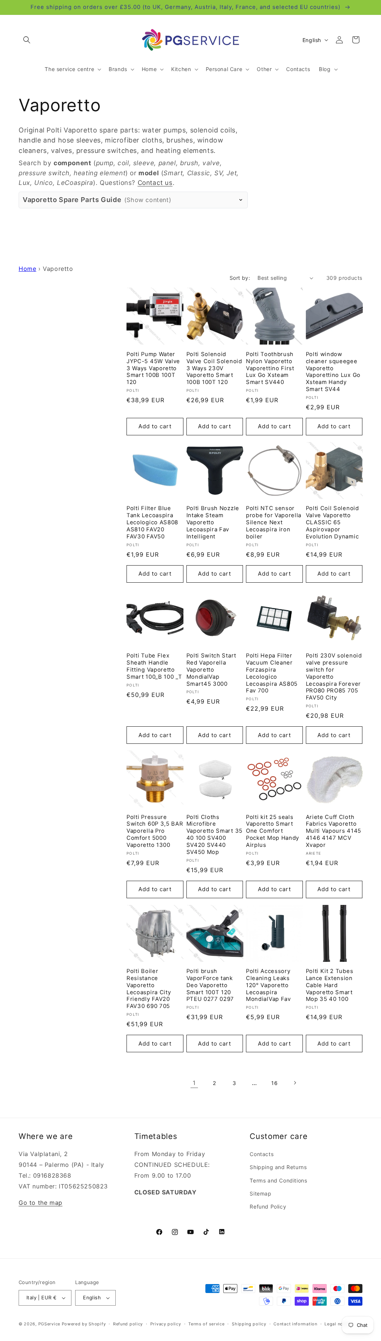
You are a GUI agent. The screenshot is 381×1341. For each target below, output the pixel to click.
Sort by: (240, 278)
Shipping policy (249, 1323)
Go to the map (41, 1202)
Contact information (295, 1323)
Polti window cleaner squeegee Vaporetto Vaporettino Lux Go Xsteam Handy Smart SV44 (333, 372)
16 (274, 1083)
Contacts (261, 1154)
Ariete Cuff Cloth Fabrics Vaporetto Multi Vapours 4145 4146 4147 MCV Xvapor (333, 831)
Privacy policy (165, 1323)
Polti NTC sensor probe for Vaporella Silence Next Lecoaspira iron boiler (273, 522)
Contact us (155, 182)
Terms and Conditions (278, 1180)
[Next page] (294, 1083)
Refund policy (128, 1323)
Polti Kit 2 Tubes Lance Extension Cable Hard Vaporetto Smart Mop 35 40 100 (329, 985)
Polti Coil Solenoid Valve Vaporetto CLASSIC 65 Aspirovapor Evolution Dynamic (332, 522)
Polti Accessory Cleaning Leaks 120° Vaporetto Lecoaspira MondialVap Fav (268, 985)
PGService (49, 1323)
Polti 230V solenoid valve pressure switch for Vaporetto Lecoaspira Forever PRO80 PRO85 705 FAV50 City (334, 676)
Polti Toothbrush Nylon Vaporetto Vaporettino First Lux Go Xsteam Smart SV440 (270, 368)
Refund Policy (268, 1206)
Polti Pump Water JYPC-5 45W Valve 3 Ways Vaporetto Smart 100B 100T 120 (153, 368)
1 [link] (194, 1082)
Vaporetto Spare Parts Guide (97, 200)
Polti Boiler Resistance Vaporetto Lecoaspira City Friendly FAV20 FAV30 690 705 (149, 988)
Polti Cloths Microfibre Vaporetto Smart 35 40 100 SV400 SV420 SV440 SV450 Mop (214, 834)
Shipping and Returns (278, 1167)
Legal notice (337, 1323)
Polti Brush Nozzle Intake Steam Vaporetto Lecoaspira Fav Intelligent (212, 522)
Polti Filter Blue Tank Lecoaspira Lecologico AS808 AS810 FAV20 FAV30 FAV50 (152, 522)
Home (27, 268)
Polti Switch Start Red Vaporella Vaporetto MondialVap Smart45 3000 (211, 669)
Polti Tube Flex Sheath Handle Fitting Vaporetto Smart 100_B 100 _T (154, 666)
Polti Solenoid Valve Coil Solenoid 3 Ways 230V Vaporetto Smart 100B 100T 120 (214, 368)
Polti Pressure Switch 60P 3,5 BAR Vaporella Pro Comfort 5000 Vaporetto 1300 (155, 831)
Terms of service (206, 1323)
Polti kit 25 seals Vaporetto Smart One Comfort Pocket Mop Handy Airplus (272, 831)
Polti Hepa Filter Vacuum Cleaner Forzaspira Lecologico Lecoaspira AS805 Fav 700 (272, 673)
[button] (27, 40)
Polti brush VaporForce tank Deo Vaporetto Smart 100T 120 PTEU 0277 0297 (210, 985)
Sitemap (260, 1193)
